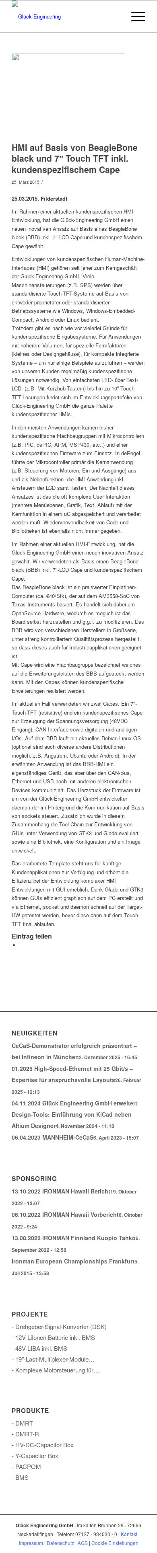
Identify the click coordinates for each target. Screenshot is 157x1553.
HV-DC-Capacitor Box (44, 1444)
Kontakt (129, 1533)
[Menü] (134, 16)
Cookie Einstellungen (114, 1542)
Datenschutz (60, 1542)
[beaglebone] (68, 95)
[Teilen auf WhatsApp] (22, 945)
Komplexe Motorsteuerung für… (57, 1370)
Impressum (31, 1542)
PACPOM (28, 1466)
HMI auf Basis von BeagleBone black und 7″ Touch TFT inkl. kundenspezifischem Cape (75, 158)
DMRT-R (27, 1434)
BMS (22, 1477)
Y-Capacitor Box (36, 1455)
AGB (83, 1542)
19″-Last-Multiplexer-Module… (55, 1359)
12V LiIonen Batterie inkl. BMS (55, 1337)
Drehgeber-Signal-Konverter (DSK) (61, 1326)
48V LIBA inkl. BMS (41, 1348)
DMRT (24, 1423)
